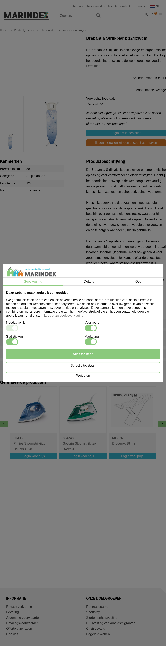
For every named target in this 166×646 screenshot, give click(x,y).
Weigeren (83, 375)
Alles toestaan (83, 354)
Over (138, 281)
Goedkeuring (33, 281)
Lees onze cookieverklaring (63, 315)
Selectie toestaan (83, 365)
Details (89, 281)
